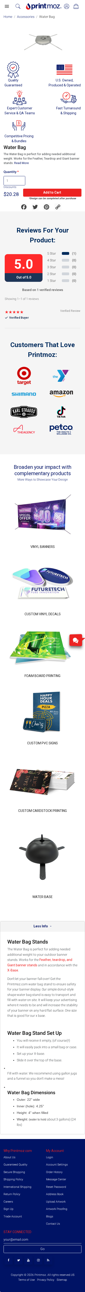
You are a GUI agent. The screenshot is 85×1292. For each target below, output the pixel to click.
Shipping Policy (13, 1179)
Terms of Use (26, 1279)
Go (42, 1249)
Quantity (10, 172)
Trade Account (13, 1216)
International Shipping (17, 1187)
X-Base (12, 970)
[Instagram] (38, 1260)
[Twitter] (18, 1260)
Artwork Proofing (56, 1209)
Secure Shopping (14, 1172)
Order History (54, 1172)
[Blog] (48, 1260)
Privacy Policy (45, 1279)
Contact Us (53, 1223)
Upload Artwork (56, 1201)
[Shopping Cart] (76, 6)
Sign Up (8, 1209)
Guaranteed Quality (15, 1164)
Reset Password (56, 1187)
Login (49, 1157)
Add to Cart (52, 192)
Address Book (55, 1194)
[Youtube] (28, 1260)
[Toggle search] (18, 6)
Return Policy (12, 1194)
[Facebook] (8, 1260)
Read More (21, 163)
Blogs (49, 1216)
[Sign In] (67, 6)
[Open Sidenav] (6, 6)
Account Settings (57, 1164)
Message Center (56, 1179)
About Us (9, 1157)
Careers (8, 1201)
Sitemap (61, 1279)
